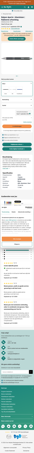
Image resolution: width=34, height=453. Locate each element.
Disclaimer (26, 451)
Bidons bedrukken (6, 394)
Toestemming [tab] (5, 212)
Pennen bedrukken (6, 401)
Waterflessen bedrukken (8, 396)
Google (17, 377)
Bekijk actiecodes (21, 3)
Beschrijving (4, 31)
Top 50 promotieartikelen (8, 411)
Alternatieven (29, 31)
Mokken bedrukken (6, 399)
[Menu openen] (2, 7)
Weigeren (17, 244)
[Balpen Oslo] (7, 205)
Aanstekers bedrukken (7, 409)
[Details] (21, 26)
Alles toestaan (17, 239)
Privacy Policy (26, 447)
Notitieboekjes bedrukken (8, 404)
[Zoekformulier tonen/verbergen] (25, 7)
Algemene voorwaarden (10, 447)
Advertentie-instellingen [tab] (24, 212)
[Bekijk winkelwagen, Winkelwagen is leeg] (32, 7)
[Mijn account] (28, 7)
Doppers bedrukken (6, 391)
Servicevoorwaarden (8, 377)
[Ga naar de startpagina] (7, 7)
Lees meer (5, 168)
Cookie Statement (10, 451)
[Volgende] (31, 58)
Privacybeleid (27, 375)
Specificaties (16, 31)
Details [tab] (14, 212)
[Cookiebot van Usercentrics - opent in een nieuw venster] (25, 208)
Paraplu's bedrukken (6, 406)
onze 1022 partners (11, 220)
